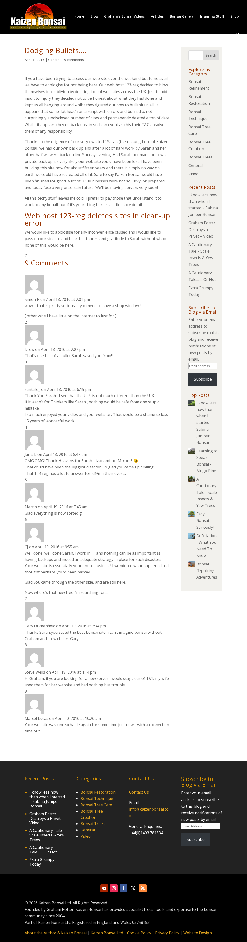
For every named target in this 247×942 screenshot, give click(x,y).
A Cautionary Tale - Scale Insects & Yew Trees (206, 492)
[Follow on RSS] (143, 888)
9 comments (74, 59)
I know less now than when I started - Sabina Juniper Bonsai (206, 422)
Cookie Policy (139, 932)
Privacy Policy (167, 932)
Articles (157, 17)
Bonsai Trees (200, 157)
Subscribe (203, 379)
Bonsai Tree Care (96, 804)
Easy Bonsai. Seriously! (205, 520)
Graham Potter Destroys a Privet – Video (201, 229)
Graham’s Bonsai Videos (124, 17)
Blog (94, 17)
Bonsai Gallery (182, 17)
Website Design (197, 932)
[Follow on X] (133, 888)
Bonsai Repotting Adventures (206, 570)
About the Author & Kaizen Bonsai (56, 932)
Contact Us (139, 792)
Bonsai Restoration (98, 792)
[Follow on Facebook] (123, 888)
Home (79, 17)
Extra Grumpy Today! (41, 862)
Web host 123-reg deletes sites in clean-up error (97, 219)
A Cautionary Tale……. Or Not (43, 850)
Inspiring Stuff (212, 17)
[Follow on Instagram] (114, 888)
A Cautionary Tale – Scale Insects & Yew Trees (47, 835)
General (54, 59)
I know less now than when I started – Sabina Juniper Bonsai (47, 799)
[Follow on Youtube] (104, 888)
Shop (234, 17)
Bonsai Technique (97, 798)
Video (193, 174)
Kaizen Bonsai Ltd (107, 932)
